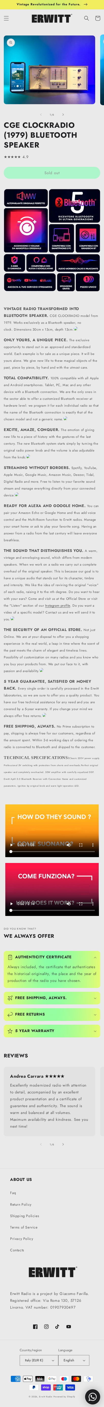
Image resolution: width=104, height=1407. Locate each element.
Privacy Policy (21, 1238)
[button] (6, 18)
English (69, 1360)
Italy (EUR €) (34, 1360)
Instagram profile (57, 605)
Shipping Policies (24, 1215)
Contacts (17, 1250)
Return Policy (21, 1204)
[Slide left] (40, 114)
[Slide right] (63, 114)
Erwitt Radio (45, 1396)
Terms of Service (24, 1227)
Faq (13, 1192)
